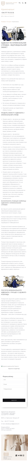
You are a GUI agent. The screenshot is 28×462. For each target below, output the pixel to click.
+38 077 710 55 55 (7, 13)
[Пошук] (22, 3)
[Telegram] (18, 456)
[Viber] (16, 456)
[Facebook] (21, 456)
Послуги (9, 21)
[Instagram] (23, 456)
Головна (3, 21)
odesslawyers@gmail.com (12, 424)
